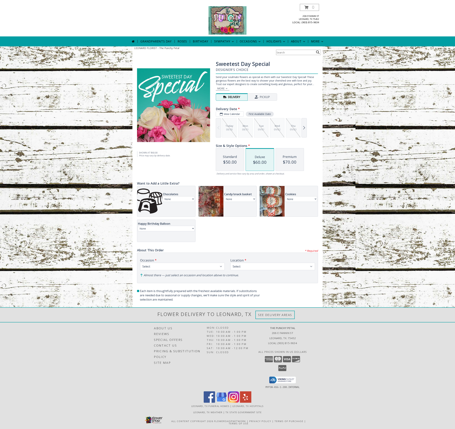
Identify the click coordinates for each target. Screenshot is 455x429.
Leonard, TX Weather (208, 412)
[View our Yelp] (245, 401)
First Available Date (260, 114)
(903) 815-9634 (310, 22)
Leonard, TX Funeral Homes (210, 406)
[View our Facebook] (209, 401)
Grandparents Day (156, 41)
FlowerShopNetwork (230, 421)
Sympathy (222, 41)
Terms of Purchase (289, 421)
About (296, 41)
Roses (182, 41)
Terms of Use (238, 423)
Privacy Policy (260, 421)
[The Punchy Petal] (227, 20)
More (315, 41)
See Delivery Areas (275, 315)
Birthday (200, 41)
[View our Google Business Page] (221, 401)
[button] (309, 7)
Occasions (248, 41)
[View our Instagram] (233, 401)
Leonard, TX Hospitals (248, 406)
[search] (318, 52)
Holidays (273, 41)
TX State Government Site (244, 412)
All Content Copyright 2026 (192, 421)
